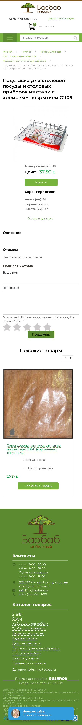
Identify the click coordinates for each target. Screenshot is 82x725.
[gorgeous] (47, 327)
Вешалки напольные (28, 633)
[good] (37, 327)
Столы (17, 618)
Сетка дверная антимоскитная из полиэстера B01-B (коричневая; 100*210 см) (34, 449)
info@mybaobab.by (33, 590)
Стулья (17, 613)
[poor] (17, 327)
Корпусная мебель (26, 653)
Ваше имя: (10, 272)
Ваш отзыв (11, 288)
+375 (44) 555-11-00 (23, 19)
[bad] (7, 327)
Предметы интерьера (29, 663)
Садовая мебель (25, 638)
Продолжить (41, 334)
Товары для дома (25, 658)
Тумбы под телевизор (29, 628)
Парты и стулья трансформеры (36, 648)
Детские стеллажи (26, 643)
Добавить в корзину (38, 486)
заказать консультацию (61, 18)
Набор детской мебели (30, 623)
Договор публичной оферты (34, 669)
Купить (41, 182)
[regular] (27, 327)
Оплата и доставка (40, 218)
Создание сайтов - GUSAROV (41, 683)
